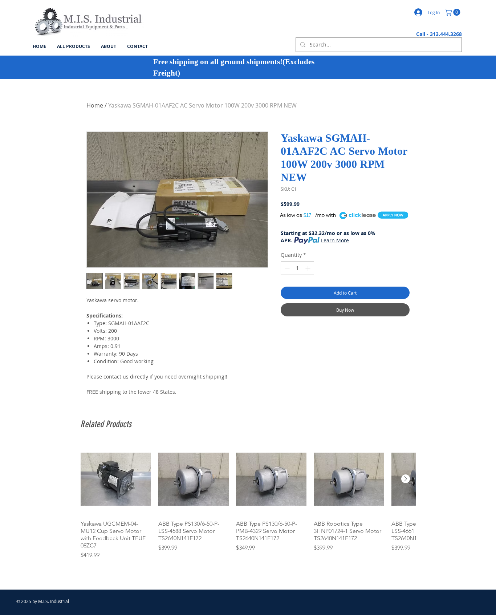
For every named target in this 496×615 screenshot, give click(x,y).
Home (94, 105)
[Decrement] (286, 268)
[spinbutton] (297, 268)
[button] (453, 12)
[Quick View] (116, 479)
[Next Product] (405, 478)
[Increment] (308, 268)
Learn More (335, 240)
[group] (248, 502)
